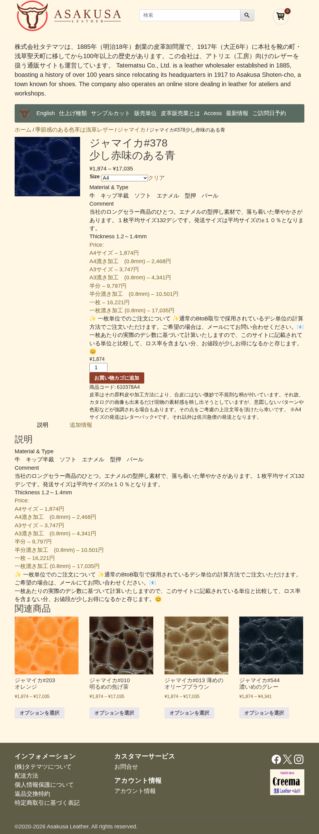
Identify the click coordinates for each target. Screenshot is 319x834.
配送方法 (26, 775)
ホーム (23, 130)
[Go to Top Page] (25, 113)
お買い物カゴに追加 (116, 377)
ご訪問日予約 (269, 113)
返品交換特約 (32, 793)
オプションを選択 (40, 712)
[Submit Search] (247, 15)
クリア (156, 178)
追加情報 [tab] (81, 425)
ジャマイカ (131, 130)
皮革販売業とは (180, 113)
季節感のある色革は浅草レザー (74, 130)
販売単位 (145, 113)
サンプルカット (110, 113)
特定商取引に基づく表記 (47, 802)
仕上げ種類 (73, 113)
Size (95, 176)
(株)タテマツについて (43, 766)
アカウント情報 (135, 791)
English (45, 113)
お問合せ (126, 766)
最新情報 (237, 113)
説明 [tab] (43, 425)
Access (213, 113)
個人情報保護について (44, 784)
